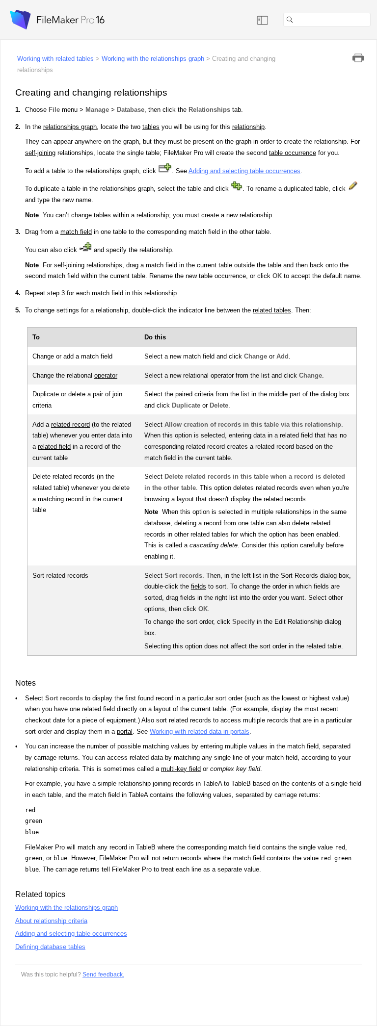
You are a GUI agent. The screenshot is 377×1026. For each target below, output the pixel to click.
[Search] (374, 19)
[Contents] (262, 19)
